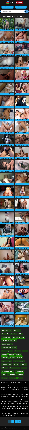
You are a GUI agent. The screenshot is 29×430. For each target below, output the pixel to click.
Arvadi (3, 374)
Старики (18, 354)
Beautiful (13, 334)
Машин (11, 354)
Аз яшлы (24, 368)
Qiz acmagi (20, 374)
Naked (21, 334)
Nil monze (4, 378)
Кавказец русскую (7, 351)
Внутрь (16, 364)
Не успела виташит (7, 371)
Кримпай (23, 364)
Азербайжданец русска (9, 347)
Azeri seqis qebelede (18, 337)
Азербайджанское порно (9, 428)
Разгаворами (20, 371)
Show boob (5, 334)
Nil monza (13, 378)
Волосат (25, 351)
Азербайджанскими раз (9, 340)
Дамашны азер (14, 368)
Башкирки (17, 330)
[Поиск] (26, 11)
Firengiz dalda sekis (7, 344)
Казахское (5, 357)
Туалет (20, 378)
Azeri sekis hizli (6, 337)
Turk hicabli (11, 374)
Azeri (16, 2)
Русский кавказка (19, 361)
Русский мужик (6, 361)
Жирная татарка (6, 330)
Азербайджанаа (6, 364)
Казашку (4, 354)
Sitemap (26, 428)
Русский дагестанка (16, 357)
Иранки (17, 351)
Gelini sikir (4, 368)
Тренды (7, 7)
